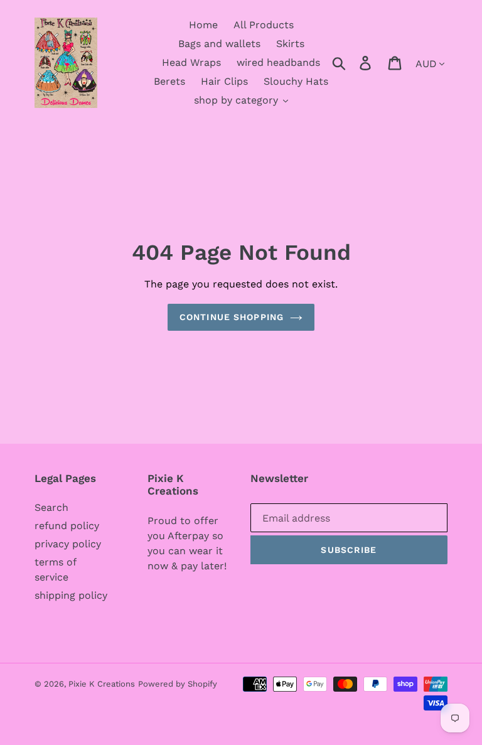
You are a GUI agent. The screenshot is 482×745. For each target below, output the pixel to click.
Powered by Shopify (177, 684)
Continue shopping (231, 317)
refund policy (67, 526)
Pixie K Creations (101, 684)
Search (51, 507)
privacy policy (68, 544)
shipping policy (71, 595)
